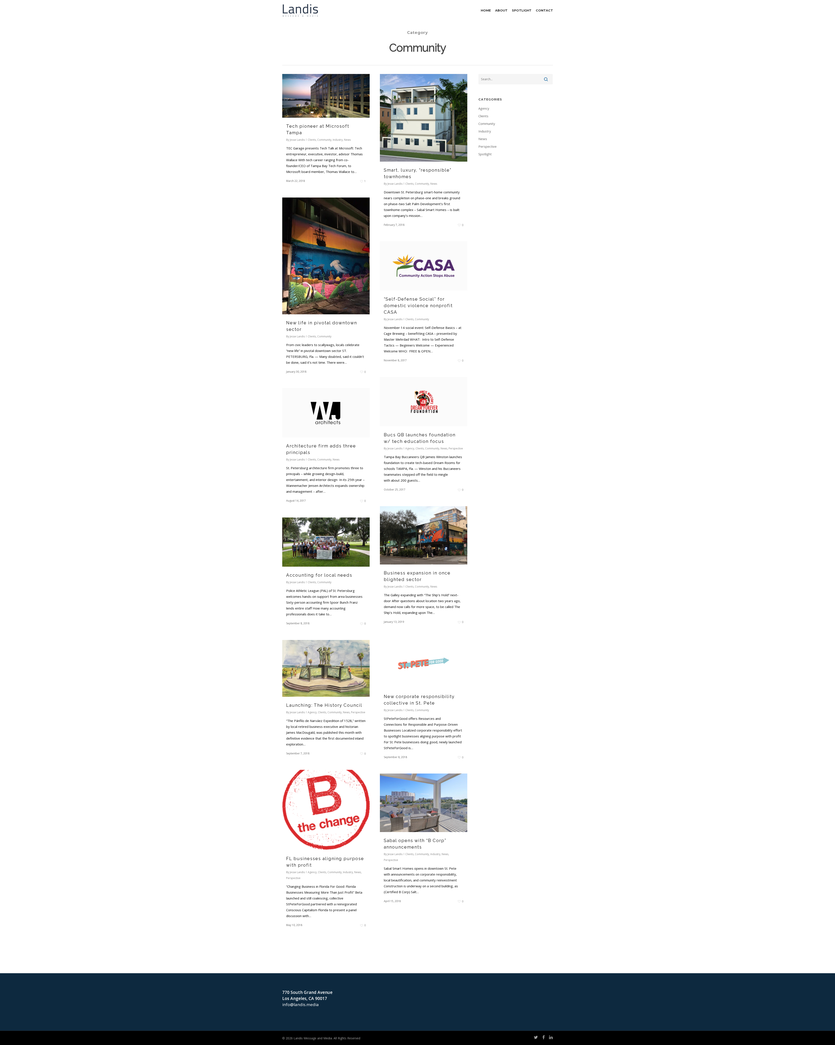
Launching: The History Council (324, 705)
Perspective (456, 448)
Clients (312, 140)
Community (324, 140)
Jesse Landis (297, 140)
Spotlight (485, 154)
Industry (338, 140)
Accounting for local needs (319, 575)
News (347, 140)
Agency (409, 448)
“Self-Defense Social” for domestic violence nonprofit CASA (418, 305)
